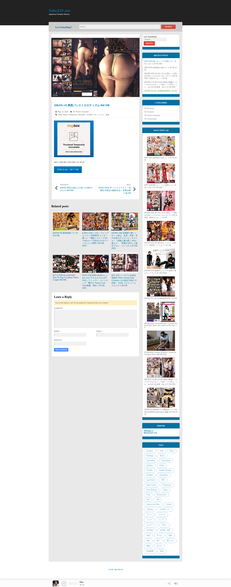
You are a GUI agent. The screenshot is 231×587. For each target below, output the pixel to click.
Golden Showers (165, 470)
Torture (169, 504)
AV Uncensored (150, 119)
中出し (164, 525)
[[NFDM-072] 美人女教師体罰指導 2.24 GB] (161, 286)
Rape (165, 490)
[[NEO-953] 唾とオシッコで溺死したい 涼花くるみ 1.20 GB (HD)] (161, 173)
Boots (162, 456)
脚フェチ (170, 541)
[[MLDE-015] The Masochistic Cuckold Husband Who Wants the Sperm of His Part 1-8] (161, 312)
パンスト (101, 115)
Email (99, 331)
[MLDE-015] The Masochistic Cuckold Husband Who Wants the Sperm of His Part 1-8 (160, 325)
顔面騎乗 (150, 551)
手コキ (159, 535)
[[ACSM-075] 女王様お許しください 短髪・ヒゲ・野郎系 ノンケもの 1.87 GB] (161, 231)
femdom (150, 465)
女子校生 (150, 530)
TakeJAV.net (59, 10)
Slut (148, 499)
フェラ (161, 520)
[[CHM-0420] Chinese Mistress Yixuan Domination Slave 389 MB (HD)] (161, 341)
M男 (163, 480)
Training (150, 509)
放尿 (170, 535)
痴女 (148, 541)
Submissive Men (153, 504)
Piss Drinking (152, 490)
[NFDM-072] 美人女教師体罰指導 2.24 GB (160, 91)
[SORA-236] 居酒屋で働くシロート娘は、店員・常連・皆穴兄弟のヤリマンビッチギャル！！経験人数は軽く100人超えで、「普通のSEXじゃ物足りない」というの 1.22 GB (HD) (124, 240)
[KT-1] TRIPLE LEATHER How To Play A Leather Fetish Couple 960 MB (65, 277)
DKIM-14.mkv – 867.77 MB (67, 170)
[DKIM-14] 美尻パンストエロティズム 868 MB (81, 105)
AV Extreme (149, 108)
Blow (172, 451)
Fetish (161, 465)
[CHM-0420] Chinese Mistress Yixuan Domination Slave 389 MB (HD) (160, 353)
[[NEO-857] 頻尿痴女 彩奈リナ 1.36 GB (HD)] (161, 146)
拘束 (107, 115)
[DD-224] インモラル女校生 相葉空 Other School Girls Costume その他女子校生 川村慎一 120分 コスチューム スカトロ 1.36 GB (124, 280)
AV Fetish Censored (80, 112)
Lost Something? (63, 27)
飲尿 (162, 551)
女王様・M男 (165, 530)
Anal (161, 451)
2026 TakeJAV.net (115, 570)
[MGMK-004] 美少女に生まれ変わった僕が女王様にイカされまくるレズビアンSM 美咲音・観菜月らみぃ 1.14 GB (160, 75)
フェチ (149, 520)
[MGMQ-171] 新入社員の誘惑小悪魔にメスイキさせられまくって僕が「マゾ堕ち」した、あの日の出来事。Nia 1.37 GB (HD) (161, 84)
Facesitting (166, 461)
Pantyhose (73, 115)
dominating (151, 461)
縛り (158, 541)
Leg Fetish (151, 480)
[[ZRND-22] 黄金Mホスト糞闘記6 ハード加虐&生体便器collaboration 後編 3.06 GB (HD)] (161, 398)
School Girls (161, 495)
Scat (148, 495)
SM (157, 499)
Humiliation (163, 475)
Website (58, 340)
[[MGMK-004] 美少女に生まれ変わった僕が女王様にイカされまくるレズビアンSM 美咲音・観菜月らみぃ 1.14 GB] (161, 201)
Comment (58, 308)
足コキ (159, 546)
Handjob (150, 475)
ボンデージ (151, 525)
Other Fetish (63, 115)
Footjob (149, 470)
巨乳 (148, 535)
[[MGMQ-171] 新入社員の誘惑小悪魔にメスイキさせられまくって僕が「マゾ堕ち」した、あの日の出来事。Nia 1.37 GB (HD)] (161, 368)
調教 (148, 546)
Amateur (150, 451)
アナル (149, 514)
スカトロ (161, 514)
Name (57, 331)
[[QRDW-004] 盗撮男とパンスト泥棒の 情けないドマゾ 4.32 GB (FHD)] (161, 259)
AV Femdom (149, 112)
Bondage (150, 456)
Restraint (81, 115)
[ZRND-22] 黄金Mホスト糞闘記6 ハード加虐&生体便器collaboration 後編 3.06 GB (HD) (160, 412)
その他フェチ (91, 115)
